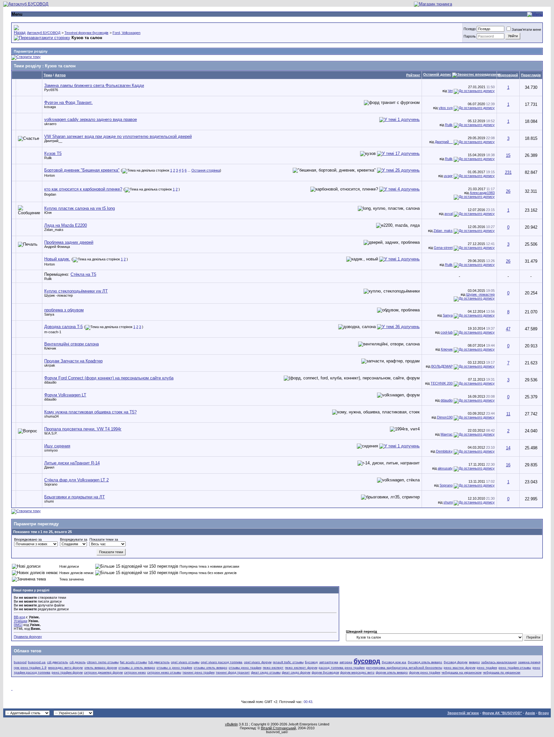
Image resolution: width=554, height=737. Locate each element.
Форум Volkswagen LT (65, 395)
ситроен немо (135, 672)
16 (508, 464)
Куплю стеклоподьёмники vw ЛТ (76, 291)
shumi (49, 501)
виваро (474, 662)
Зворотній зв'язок (463, 713)
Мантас (447, 434)
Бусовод (311, 662)
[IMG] (18, 625)
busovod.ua (37, 662)
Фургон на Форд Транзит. (68, 102)
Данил (49, 467)
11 (508, 413)
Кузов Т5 (53, 153)
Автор (60, 75)
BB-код (19, 617)
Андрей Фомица (57, 247)
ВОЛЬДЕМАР (442, 366)
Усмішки (20, 621)
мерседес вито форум (65, 667)
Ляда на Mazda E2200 (65, 225)
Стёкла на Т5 (83, 274)
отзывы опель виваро (210, 667)
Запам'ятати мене (526, 29)
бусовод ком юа (394, 662)
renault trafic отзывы (288, 662)
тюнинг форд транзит (233, 672)
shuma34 (51, 416)
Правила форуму (28, 637)
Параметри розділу (30, 51)
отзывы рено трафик (245, 667)
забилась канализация (498, 662)
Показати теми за (103, 539)
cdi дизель (78, 662)
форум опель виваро (392, 672)
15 (508, 155)
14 (508, 447)
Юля (48, 213)
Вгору (543, 713)
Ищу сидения (57, 446)
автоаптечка (328, 662)
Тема (48, 75)
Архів (530, 713)
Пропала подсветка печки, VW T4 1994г (83, 429)
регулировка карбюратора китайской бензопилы (404, 667)
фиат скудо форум (296, 672)
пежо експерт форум (301, 667)
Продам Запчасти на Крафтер (73, 361)
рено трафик (487, 667)
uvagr (448, 176)
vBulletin (231, 724)
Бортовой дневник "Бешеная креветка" (82, 170)
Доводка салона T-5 (63, 326)
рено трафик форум (67, 672)
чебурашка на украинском (461, 672)
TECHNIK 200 (442, 383)
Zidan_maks (53, 230)
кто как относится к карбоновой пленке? (83, 189)
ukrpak (49, 365)
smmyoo (51, 450)
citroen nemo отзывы (103, 662)
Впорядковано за (28, 539)
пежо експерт (273, 667)
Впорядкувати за (73, 539)
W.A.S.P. (50, 433)
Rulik (449, 125)
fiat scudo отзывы (133, 662)
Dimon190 (445, 417)
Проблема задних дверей (68, 242)
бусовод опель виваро (425, 662)
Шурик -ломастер (58, 295)
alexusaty (445, 468)
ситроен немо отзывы (164, 672)
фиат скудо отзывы (266, 672)
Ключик (50, 348)
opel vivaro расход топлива (221, 662)
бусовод (367, 661)
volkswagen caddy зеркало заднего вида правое (90, 119)
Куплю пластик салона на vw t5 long (79, 208)
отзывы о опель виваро (136, 667)
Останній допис (437, 74)
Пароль (470, 36)
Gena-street (443, 248)
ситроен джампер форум (103, 672)
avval (448, 214)
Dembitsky (444, 451)
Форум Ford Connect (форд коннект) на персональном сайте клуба (108, 378)
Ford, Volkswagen (126, 33)
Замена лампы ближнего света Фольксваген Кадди (94, 85)
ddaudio (50, 382)
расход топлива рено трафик (342, 667)
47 (508, 328)
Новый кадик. (57, 259)
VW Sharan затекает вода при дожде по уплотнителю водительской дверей (118, 136)
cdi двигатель (57, 662)
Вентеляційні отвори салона (71, 344)
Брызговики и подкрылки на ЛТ (74, 497)
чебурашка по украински (501, 672)
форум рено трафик (424, 672)
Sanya (49, 314)
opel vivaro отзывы (185, 662)
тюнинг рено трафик (198, 672)
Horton (49, 175)
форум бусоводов (325, 672)
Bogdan (50, 194)
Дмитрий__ (53, 141)
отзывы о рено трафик (174, 667)
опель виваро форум (100, 667)
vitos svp (446, 108)
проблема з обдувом (64, 310)
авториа (346, 662)
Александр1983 (482, 193)
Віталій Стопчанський (278, 728)
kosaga (50, 107)
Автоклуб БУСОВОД (43, 33)
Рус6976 (51, 90)
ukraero (50, 124)
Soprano (50, 484)
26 (508, 191)
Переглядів (531, 75)
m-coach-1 (52, 332)
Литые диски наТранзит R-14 (72, 463)
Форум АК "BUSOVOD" (502, 713)
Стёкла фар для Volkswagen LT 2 (76, 480)
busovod (20, 662)
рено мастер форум (459, 667)
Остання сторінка (205, 170)
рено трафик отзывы (515, 667)
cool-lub (447, 332)
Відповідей (508, 75)
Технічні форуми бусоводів (86, 33)
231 (508, 172)
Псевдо (470, 29)
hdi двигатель (159, 662)
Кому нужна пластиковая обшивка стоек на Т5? (90, 412)
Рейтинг (413, 75)
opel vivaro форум (258, 662)
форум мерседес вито (357, 672)
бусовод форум (455, 662)
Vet (450, 91)
